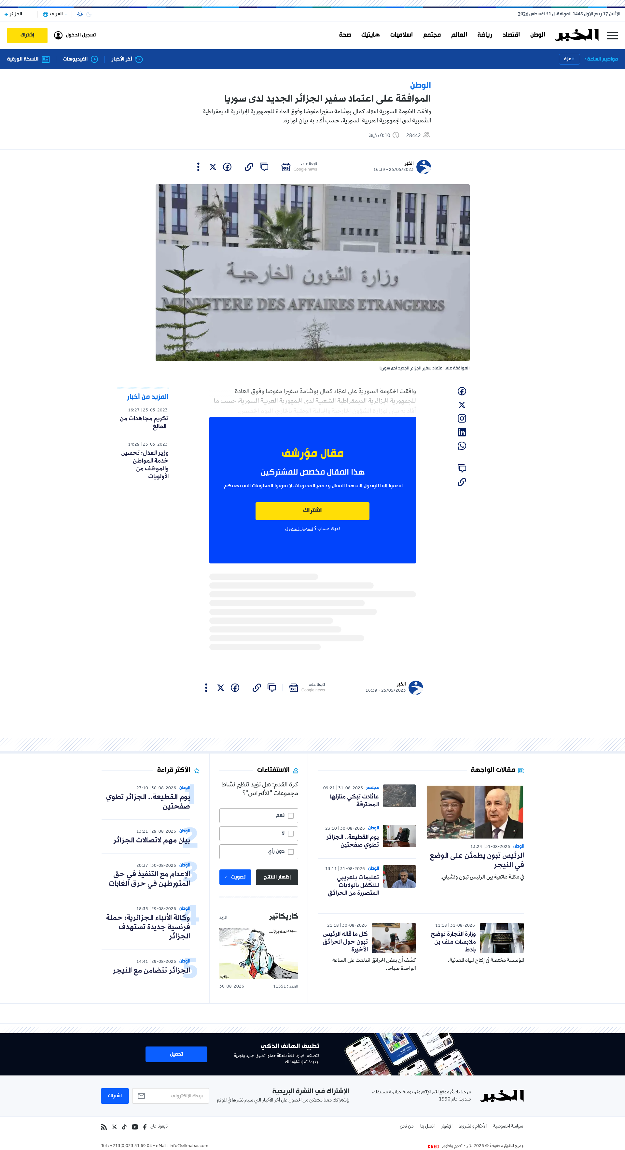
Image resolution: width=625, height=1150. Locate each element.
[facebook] (227, 167)
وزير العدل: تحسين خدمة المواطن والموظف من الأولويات (145, 465)
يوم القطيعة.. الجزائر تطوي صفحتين (352, 841)
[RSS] (104, 1127)
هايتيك (370, 35)
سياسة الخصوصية (508, 1126)
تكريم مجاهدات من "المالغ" (144, 422)
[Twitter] (114, 1127)
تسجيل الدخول (299, 529)
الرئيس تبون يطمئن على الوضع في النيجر (477, 860)
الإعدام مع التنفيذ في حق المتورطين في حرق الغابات (149, 879)
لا (283, 833)
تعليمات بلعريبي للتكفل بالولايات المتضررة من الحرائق (353, 885)
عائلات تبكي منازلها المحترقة (354, 801)
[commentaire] (264, 167)
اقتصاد (511, 35)
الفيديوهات (75, 59)
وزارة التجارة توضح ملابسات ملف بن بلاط (453, 942)
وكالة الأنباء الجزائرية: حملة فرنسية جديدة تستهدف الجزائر (148, 927)
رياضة (485, 35)
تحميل (176, 1054)
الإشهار (446, 1126)
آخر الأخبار (122, 59)
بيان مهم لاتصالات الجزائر (151, 841)
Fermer (612, 35)
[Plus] (198, 167)
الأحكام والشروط (473, 1126)
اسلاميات (401, 35)
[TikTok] (124, 1127)
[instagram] (462, 418)
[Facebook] (144, 1127)
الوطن (537, 35)
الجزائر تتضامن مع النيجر (151, 971)
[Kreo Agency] (434, 1146)
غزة (567, 59)
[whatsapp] (462, 446)
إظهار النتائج (277, 877)
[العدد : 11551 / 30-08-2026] (258, 953)
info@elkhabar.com (189, 1146)
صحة (345, 35)
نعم (280, 815)
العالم (459, 35)
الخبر (409, 163)
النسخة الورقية (22, 59)
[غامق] (88, 14)
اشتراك (312, 511)
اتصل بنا (427, 1126)
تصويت (238, 877)
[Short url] (249, 167)
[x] (212, 167)
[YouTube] (135, 1127)
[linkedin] (462, 432)
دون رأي (276, 851)
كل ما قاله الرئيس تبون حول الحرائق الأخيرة (345, 942)
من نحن (407, 1126)
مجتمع (432, 35)
